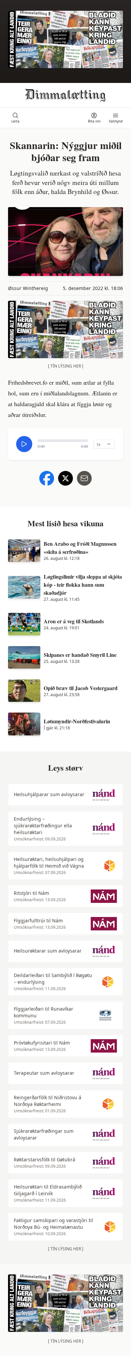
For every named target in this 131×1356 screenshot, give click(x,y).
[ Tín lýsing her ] (65, 366)
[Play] (24, 444)
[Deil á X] (65, 478)
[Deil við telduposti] (84, 478)
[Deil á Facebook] (46, 478)
